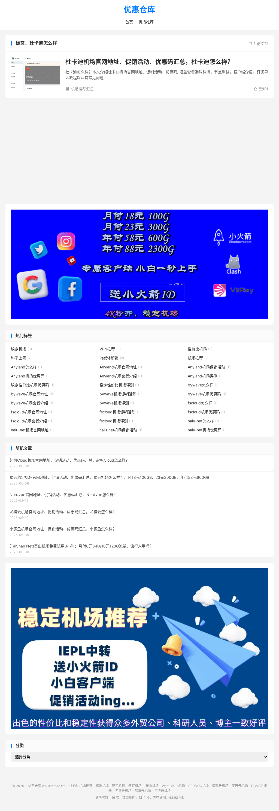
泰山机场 (152, 786)
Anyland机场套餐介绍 (120, 376)
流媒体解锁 (111, 358)
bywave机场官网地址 (32, 394)
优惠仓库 (139, 9)
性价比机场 (200, 349)
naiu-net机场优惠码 (207, 430)
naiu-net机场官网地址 (32, 430)
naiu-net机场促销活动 (120, 430)
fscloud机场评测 (116, 421)
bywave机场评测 (116, 403)
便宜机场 (134, 786)
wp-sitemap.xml (54, 786)
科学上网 (21, 358)
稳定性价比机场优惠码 (32, 385)
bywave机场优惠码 (207, 394)
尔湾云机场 (143, 791)
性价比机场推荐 (80, 786)
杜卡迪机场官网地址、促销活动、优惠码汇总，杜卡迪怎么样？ (149, 61)
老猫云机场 (123, 791)
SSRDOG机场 (198, 786)
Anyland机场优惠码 (30, 376)
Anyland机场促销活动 (209, 367)
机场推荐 (146, 22)
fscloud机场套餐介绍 (31, 421)
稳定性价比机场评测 (119, 385)
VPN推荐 (110, 349)
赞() (261, 88)
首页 (129, 22)
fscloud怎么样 (202, 403)
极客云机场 (220, 786)
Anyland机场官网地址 (120, 367)
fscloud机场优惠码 (206, 412)
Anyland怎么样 (26, 367)
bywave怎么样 (203, 385)
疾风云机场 (240, 786)
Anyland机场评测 (205, 376)
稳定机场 (21, 349)
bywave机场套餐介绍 (32, 403)
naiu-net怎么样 (203, 421)
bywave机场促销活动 (120, 394)
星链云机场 (162, 791)
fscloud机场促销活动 (120, 412)
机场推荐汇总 (79, 88)
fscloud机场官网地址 (31, 412)
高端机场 (102, 786)
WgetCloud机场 (173, 786)
